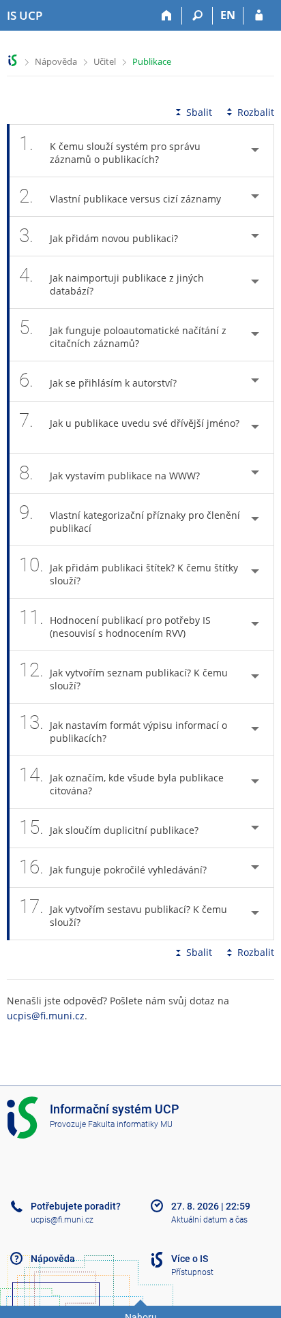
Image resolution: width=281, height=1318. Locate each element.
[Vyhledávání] (197, 16)
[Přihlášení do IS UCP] (258, 16)
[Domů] (166, 16)
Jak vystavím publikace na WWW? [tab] (109, 473)
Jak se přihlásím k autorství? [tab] (98, 380)
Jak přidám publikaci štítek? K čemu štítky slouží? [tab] (128, 570)
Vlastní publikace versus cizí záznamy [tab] (120, 196)
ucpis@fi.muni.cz (46, 1015)
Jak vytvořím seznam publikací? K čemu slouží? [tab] (123, 675)
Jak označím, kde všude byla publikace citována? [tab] (121, 780)
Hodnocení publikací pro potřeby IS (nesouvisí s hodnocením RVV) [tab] (115, 623)
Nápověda (56, 61)
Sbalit (199, 112)
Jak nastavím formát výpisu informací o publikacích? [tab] (123, 728)
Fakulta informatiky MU (130, 1124)
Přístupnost (192, 1272)
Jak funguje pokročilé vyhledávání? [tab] (113, 867)
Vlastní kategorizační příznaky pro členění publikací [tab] (129, 518)
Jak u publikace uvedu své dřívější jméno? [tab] (129, 420)
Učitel (104, 61)
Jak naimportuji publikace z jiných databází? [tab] (111, 280)
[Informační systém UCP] (12, 60)
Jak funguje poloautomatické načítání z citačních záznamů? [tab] (122, 333)
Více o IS (189, 1258)
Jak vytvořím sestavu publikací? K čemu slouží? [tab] (123, 912)
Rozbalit (255, 112)
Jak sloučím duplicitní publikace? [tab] (108, 827)
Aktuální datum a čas (209, 1220)
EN (227, 15)
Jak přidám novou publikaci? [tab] (98, 235)
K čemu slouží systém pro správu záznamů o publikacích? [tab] (110, 149)
